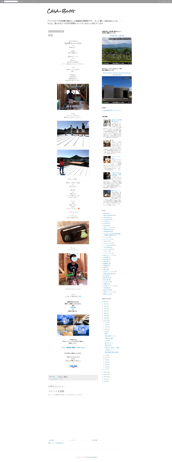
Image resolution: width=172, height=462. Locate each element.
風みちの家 (106, 290)
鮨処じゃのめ (107, 294)
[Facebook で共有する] (65, 377)
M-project (105, 225)
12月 (106, 322)
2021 (105, 311)
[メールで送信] (59, 377)
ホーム (73, 440)
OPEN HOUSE (107, 229)
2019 (105, 315)
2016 (105, 372)
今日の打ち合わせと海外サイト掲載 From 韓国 (117, 174)
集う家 (105, 275)
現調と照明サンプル (110, 336)
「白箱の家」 (73, 307)
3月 (106, 364)
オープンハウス (107, 239)
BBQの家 (105, 213)
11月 (106, 324)
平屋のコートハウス (108, 292)
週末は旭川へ (108, 345)
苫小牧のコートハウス (109, 286)
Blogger (95, 457)
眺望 (106, 333)
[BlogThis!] (61, 377)
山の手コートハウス (58, 379)
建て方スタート (116, 190)
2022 (105, 308)
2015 (105, 374)
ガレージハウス (107, 243)
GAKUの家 (106, 217)
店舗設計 (105, 284)
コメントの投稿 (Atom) (57, 443)
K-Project (105, 223)
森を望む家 (106, 277)
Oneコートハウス (108, 227)
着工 (113, 140)
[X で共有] (63, 377)
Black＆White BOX (108, 215)
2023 (105, 306)
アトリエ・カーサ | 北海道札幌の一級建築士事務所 (112, 234)
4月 (106, 362)
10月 (106, 327)
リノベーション (107, 253)
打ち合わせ (106, 281)
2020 (105, 313)
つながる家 (106, 247)
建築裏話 (105, 265)
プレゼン (105, 251)
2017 (105, 320)
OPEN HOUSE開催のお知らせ (117, 120)
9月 (106, 329)
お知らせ (105, 241)
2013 (105, 379)
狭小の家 (105, 259)
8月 (106, 331)
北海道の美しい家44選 (117, 35)
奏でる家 (105, 280)
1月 (106, 369)
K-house (105, 221)
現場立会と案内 (109, 338)
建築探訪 (105, 263)
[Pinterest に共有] (67, 377)
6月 (106, 357)
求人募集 (105, 257)
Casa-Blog (60, 11)
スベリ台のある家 (108, 245)
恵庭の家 (105, 261)
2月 (106, 367)
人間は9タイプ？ (109, 350)
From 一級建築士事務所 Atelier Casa (73, 347)
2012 (105, 381)
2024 (105, 304)
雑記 (104, 269)
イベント (105, 237)
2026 (105, 301)
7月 (106, 355)
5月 (106, 360)
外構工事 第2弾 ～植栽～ (112, 347)
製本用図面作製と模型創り (112, 352)
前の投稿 (94, 440)
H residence (106, 219)
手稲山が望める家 (108, 273)
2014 (105, 376)
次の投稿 (51, 440)
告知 (104, 267)
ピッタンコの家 (107, 249)
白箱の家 (105, 288)
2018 (105, 318)
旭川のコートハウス (108, 255)
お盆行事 (107, 340)
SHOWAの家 (106, 231)
